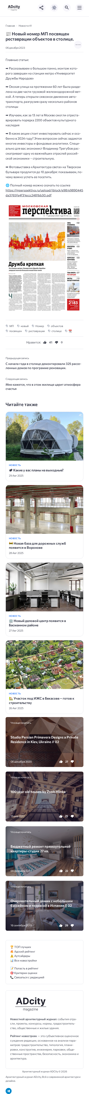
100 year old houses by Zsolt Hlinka (38, 791)
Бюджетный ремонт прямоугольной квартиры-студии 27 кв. (41, 848)
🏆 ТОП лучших (20, 947)
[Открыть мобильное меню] (79, 8)
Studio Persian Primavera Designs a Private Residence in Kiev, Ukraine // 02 (44, 739)
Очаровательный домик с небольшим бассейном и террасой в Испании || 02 (42, 903)
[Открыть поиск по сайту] (67, 8)
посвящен (15, 331)
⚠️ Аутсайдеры (20, 956)
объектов (57, 326)
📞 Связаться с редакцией (27, 977)
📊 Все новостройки (23, 960)
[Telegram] (9, 1091)
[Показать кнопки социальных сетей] (42, 8)
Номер (39, 326)
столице (57, 331)
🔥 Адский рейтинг (22, 951)
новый (25, 326)
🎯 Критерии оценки (23, 973)
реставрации (37, 331)
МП (11, 326)
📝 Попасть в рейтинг (24, 968)
